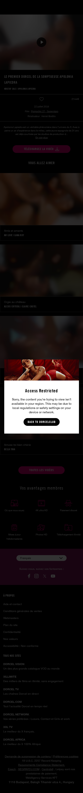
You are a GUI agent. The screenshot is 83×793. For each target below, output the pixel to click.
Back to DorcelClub (42, 422)
